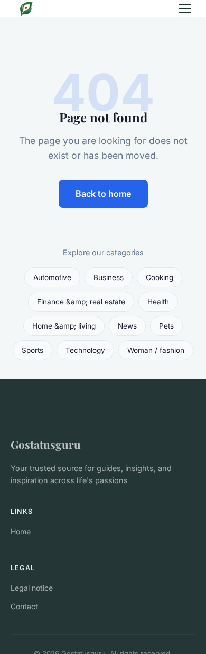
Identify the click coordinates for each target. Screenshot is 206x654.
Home (21, 531)
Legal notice (32, 587)
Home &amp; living (64, 326)
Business (108, 277)
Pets (166, 326)
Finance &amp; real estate (81, 301)
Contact (24, 606)
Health (158, 301)
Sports (32, 350)
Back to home (103, 193)
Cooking (159, 277)
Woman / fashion (155, 350)
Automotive (52, 277)
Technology (85, 350)
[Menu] (184, 8)
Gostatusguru (46, 444)
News (127, 326)
